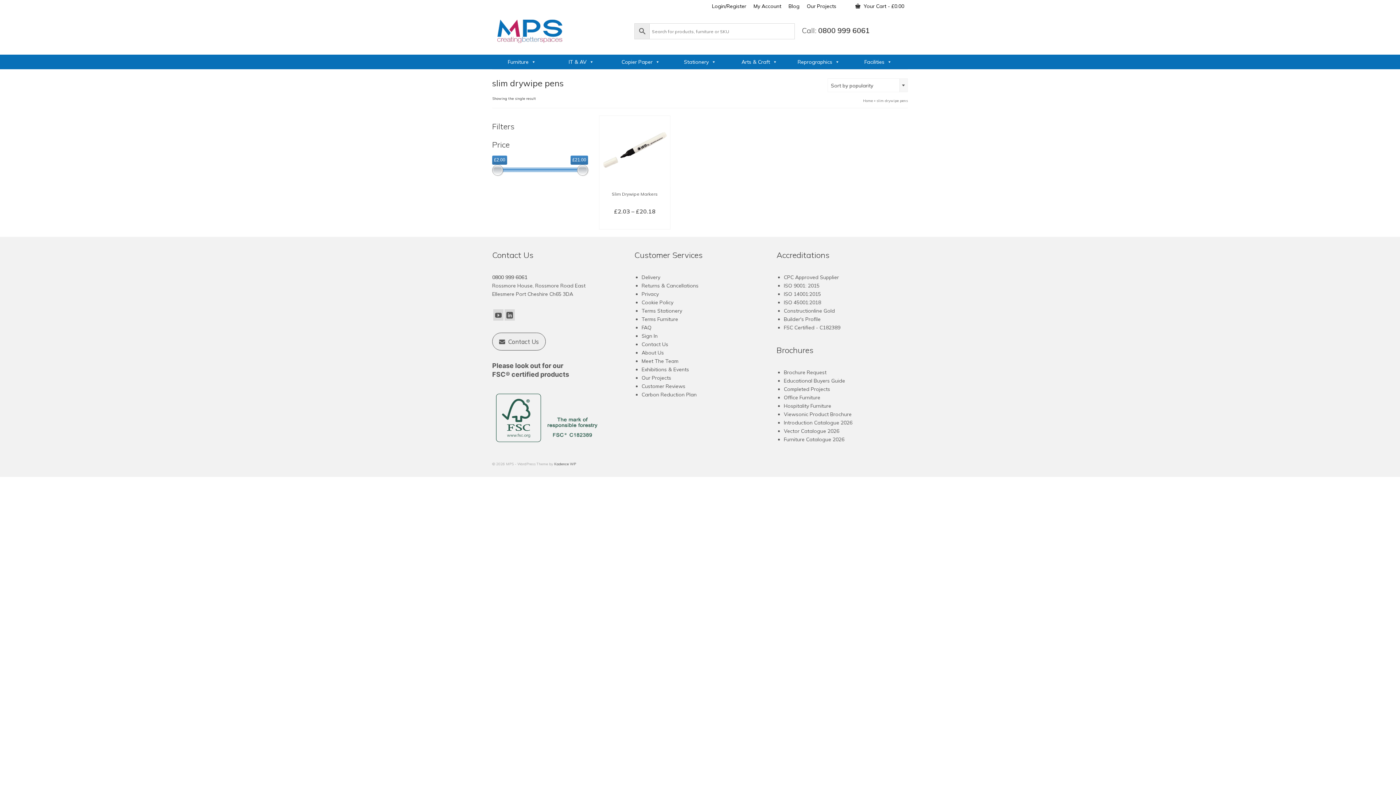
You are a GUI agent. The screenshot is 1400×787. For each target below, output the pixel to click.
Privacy (650, 294)
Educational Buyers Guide (814, 380)
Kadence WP (565, 464)
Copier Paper (637, 62)
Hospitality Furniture (807, 406)
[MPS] (559, 30)
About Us (653, 352)
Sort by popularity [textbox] (852, 85)
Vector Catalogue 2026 (811, 431)
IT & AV (578, 62)
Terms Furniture (660, 319)
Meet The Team (660, 361)
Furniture (518, 62)
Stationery (696, 62)
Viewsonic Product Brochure (818, 414)
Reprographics (815, 62)
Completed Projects (807, 389)
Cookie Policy (657, 302)
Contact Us (655, 344)
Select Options (635, 223)
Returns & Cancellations (670, 285)
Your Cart (883, 6)
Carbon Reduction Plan (669, 394)
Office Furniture (802, 397)
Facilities (874, 62)
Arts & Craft (756, 62)
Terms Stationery (662, 311)
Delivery (651, 277)
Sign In (650, 336)
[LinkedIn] (510, 315)
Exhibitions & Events (665, 369)
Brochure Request (805, 372)
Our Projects (656, 378)
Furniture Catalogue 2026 (814, 439)
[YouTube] (498, 315)
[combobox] (868, 85)
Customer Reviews (663, 386)
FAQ (647, 327)
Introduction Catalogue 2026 (818, 422)
